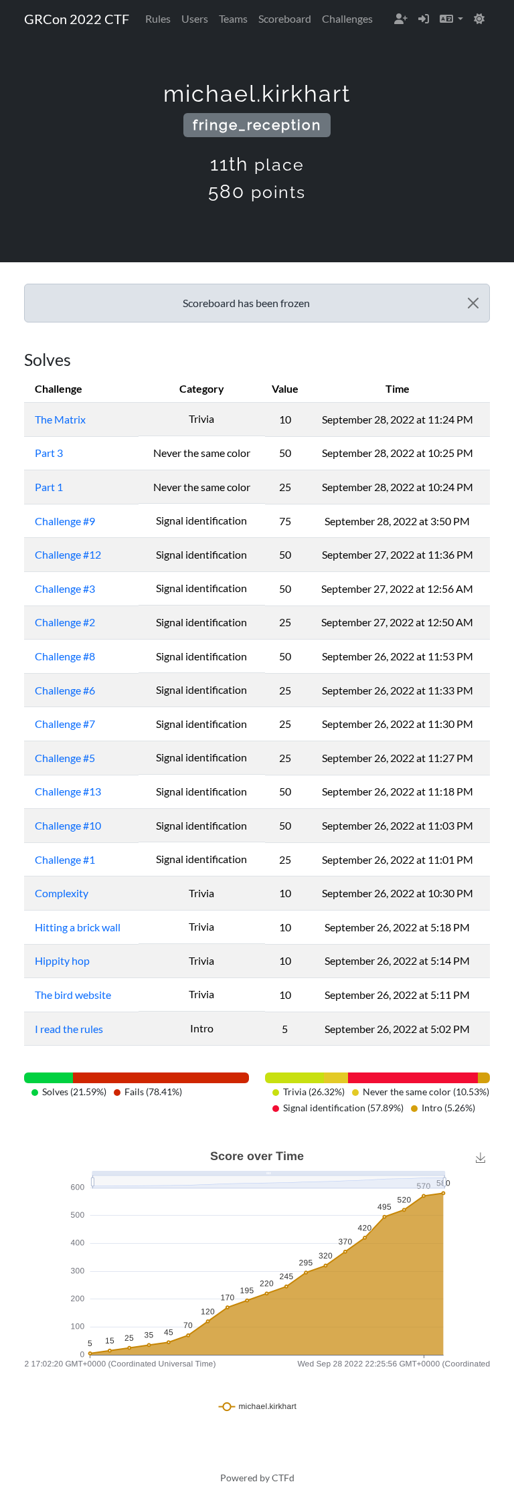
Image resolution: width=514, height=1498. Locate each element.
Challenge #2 (65, 622)
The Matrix (60, 419)
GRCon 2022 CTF (76, 19)
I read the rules (69, 1028)
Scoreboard (284, 18)
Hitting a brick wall (77, 927)
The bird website (73, 994)
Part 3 (49, 452)
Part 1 (49, 486)
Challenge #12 (68, 554)
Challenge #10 (68, 825)
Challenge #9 (65, 520)
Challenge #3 (65, 588)
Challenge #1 (65, 859)
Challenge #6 (65, 690)
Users (194, 18)
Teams (233, 18)
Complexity (61, 892)
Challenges (347, 18)
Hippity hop (62, 960)
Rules (158, 18)
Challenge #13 (68, 791)
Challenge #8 (65, 656)
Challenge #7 (65, 723)
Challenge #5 (65, 757)
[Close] (473, 303)
